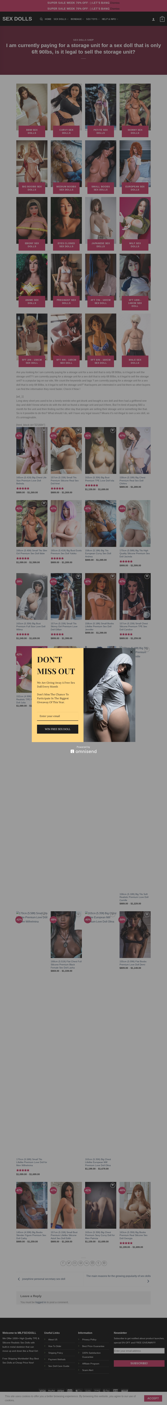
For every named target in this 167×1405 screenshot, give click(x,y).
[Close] (131, 652)
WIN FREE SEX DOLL (57, 729)
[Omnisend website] (83, 749)
